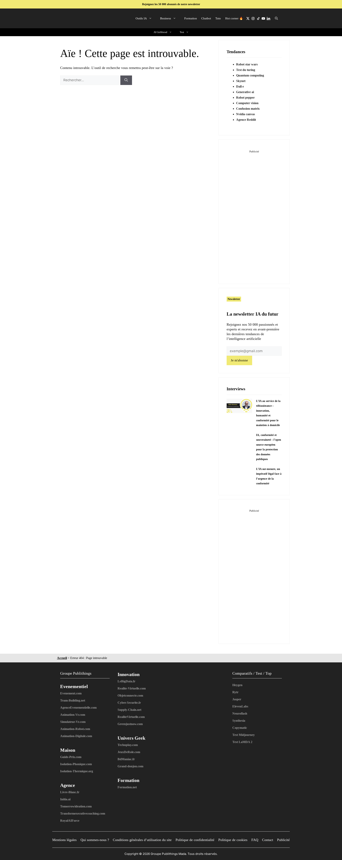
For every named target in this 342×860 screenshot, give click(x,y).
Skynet (240, 81)
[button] (276, 18)
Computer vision (247, 103)
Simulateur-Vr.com (73, 721)
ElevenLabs (240, 706)
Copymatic (239, 727)
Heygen (237, 685)
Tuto (218, 18)
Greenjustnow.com (130, 724)
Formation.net (127, 787)
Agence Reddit (246, 119)
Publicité (283, 840)
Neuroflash (239, 713)
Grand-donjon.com (130, 766)
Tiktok (258, 18)
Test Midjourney (243, 734)
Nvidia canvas (245, 114)
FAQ (254, 840)
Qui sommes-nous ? (95, 840)
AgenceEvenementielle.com (78, 707)
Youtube (263, 18)
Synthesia (238, 720)
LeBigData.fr (126, 681)
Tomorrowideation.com (76, 806)
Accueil (62, 658)
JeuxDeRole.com (129, 752)
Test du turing (245, 70)
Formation (190, 18)
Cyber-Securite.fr (129, 702)
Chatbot (206, 18)
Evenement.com (71, 693)
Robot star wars (247, 64)
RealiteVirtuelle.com (131, 717)
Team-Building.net (72, 700)
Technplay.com (128, 745)
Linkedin (268, 18)
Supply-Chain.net (129, 709)
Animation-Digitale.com (76, 736)
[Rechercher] (126, 80)
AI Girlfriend (160, 32)
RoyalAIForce (69, 820)
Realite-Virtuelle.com (132, 688)
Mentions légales (64, 840)
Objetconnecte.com (130, 695)
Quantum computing (250, 75)
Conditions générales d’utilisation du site (142, 840)
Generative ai (245, 92)
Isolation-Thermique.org (76, 771)
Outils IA (141, 18)
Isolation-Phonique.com (76, 764)
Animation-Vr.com (72, 714)
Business (165, 18)
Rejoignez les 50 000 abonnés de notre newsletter (171, 4)
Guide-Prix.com (70, 757)
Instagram (253, 18)
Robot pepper (245, 97)
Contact (267, 840)
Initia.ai (65, 799)
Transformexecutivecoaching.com (82, 813)
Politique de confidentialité (195, 840)
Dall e (240, 86)
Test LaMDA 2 (242, 742)
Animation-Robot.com (75, 729)
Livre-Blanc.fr (69, 792)
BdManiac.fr (126, 759)
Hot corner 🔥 (234, 18)
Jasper (236, 699)
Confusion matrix (248, 108)
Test (182, 32)
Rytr (235, 692)
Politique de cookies (232, 840)
